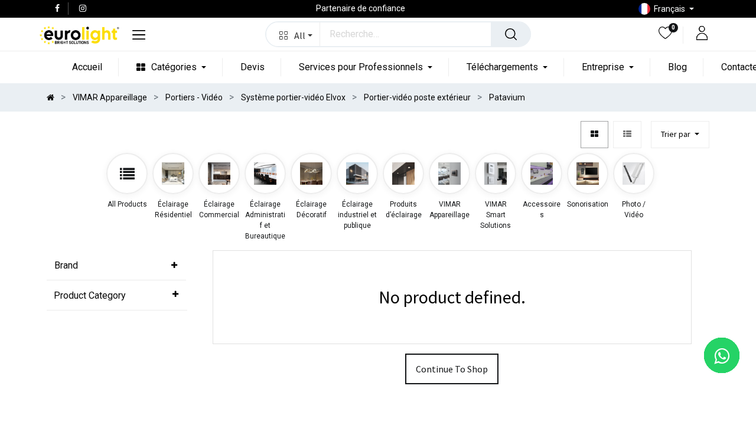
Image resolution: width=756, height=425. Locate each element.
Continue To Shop (452, 369)
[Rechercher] (511, 34)
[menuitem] (87, 67)
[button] (293, 34)
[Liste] (627, 135)
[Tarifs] (594, 135)
